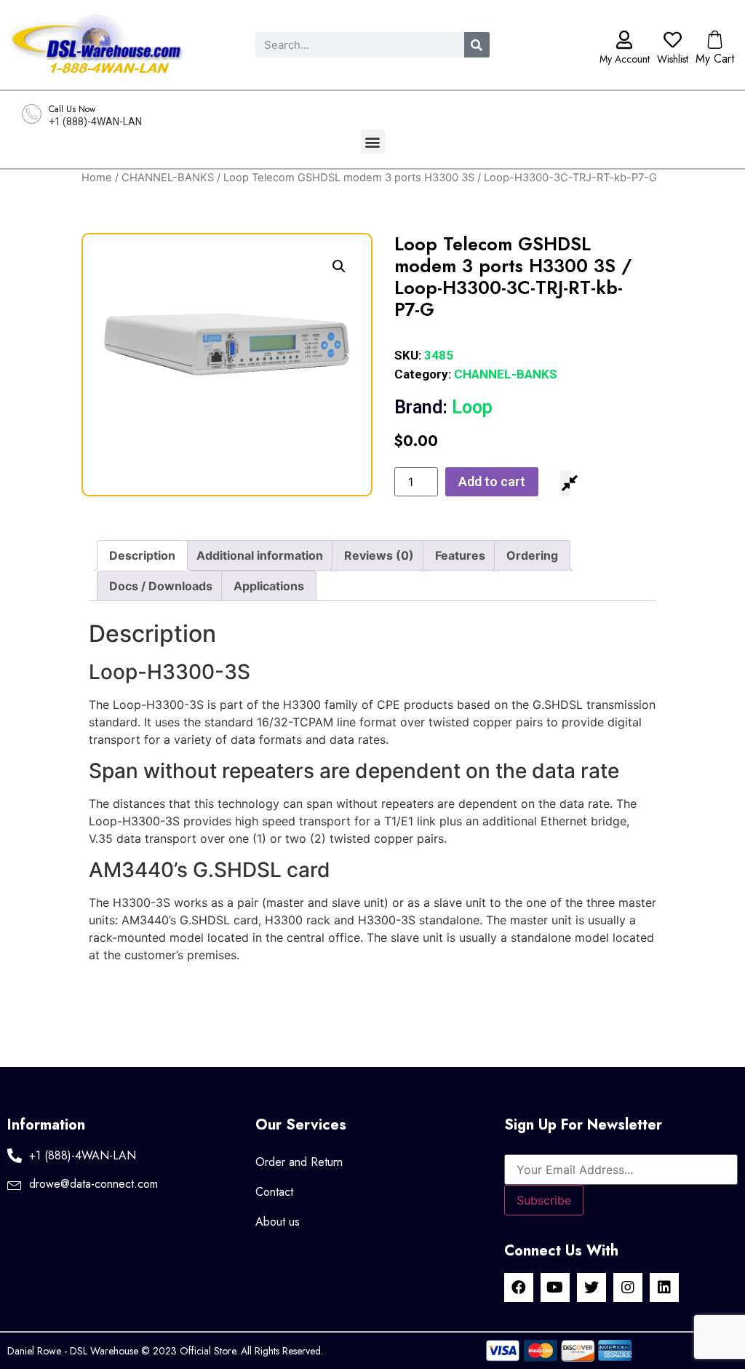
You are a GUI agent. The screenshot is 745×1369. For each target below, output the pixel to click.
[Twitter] (591, 1287)
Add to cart (491, 481)
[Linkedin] (664, 1287)
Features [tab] (460, 555)
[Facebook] (518, 1287)
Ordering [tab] (532, 555)
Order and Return (299, 1162)
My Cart (715, 58)
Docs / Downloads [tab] (160, 586)
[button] (373, 142)
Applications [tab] (269, 586)
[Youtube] (555, 1287)
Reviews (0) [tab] (379, 555)
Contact (274, 1191)
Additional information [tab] (259, 555)
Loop (443, 407)
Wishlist (672, 59)
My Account (624, 59)
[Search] (477, 44)
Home (96, 177)
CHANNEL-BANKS (167, 177)
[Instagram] (627, 1287)
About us (277, 1221)
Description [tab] (142, 555)
